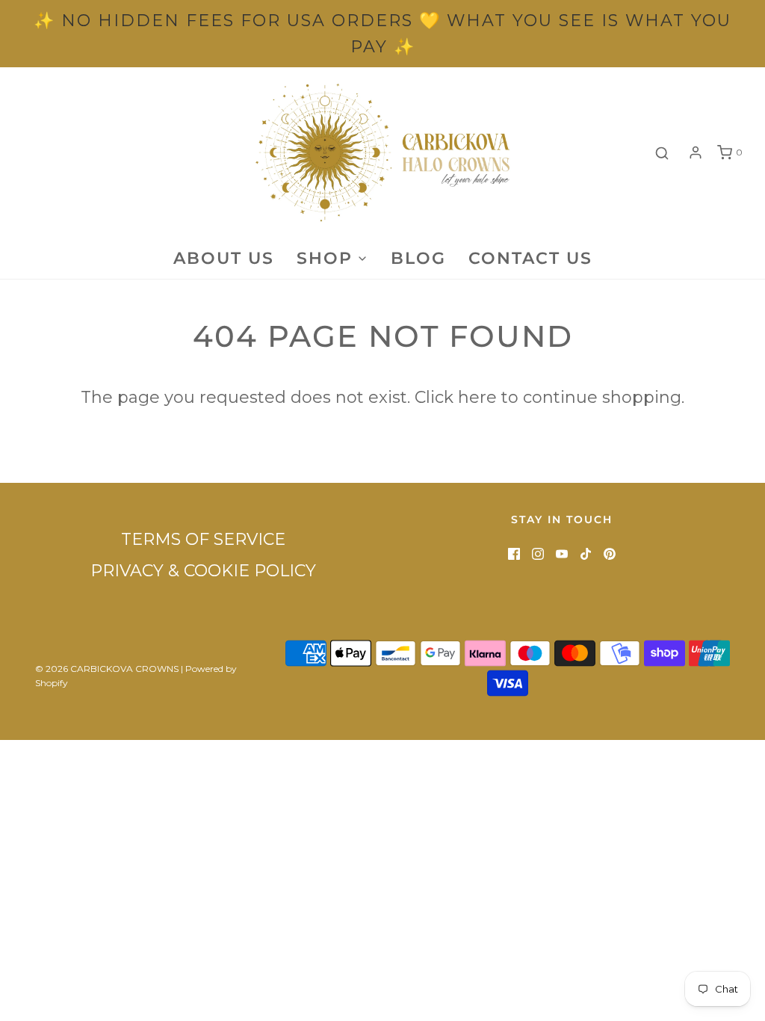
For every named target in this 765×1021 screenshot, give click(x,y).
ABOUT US (223, 258)
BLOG (418, 258)
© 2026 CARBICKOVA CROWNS (107, 668)
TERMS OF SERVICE (203, 539)
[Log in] (695, 152)
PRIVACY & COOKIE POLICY (203, 571)
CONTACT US (530, 258)
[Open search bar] (661, 152)
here (477, 397)
